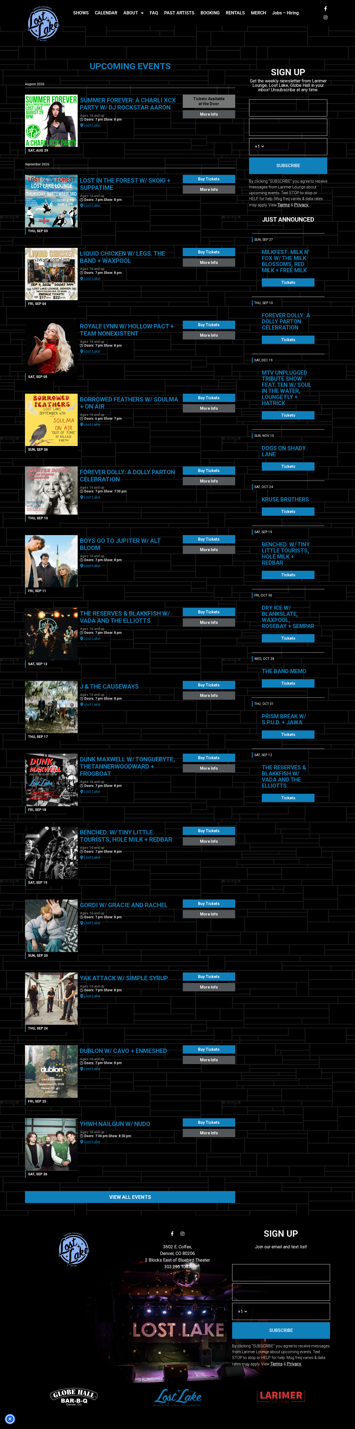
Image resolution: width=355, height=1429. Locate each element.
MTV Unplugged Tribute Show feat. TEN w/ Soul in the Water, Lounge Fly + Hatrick (286, 387)
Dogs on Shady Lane (284, 451)
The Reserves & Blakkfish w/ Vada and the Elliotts (284, 776)
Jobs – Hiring (285, 12)
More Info (209, 114)
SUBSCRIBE (288, 165)
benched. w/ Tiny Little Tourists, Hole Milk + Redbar (286, 553)
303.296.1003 (177, 1266)
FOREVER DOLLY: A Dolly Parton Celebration (286, 321)
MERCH (258, 12)
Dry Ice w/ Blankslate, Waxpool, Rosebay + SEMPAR (288, 617)
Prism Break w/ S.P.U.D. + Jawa (284, 719)
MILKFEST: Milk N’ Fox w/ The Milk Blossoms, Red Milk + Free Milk (286, 261)
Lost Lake (92, 125)
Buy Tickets (209, 179)
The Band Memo (284, 671)
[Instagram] (325, 17)
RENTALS (235, 12)
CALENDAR (106, 12)
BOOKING (210, 12)
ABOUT (130, 12)
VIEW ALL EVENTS (130, 1197)
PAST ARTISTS (179, 12)
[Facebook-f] (325, 8)
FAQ (154, 12)
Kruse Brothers (285, 499)
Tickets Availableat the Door (209, 101)
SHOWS (81, 12)
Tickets (288, 282)
